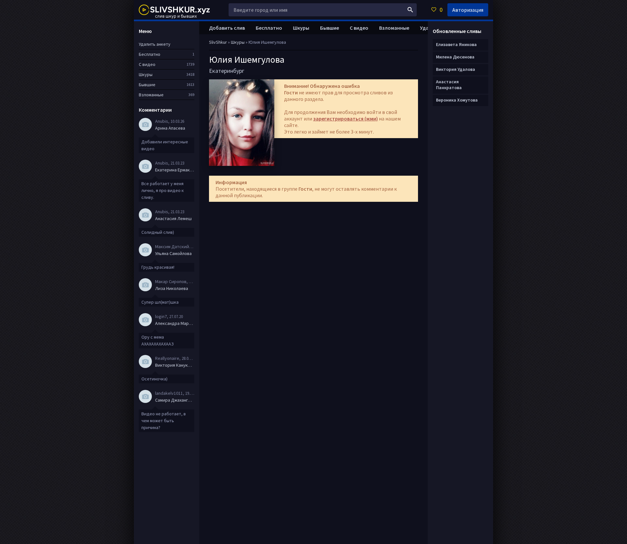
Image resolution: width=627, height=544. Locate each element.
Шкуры (301, 27)
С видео (359, 27)
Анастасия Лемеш (173, 218)
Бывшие (329, 27)
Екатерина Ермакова (174, 170)
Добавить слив (227, 27)
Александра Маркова (174, 323)
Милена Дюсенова (455, 57)
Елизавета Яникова (456, 44)
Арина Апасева (170, 128)
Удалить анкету (154, 44)
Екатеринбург (226, 70)
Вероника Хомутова (457, 100)
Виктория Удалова (455, 69)
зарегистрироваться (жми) (345, 118)
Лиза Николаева (171, 288)
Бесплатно (269, 27)
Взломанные (394, 27)
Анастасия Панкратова (449, 84)
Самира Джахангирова (174, 400)
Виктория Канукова (174, 365)
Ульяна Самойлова (173, 253)
